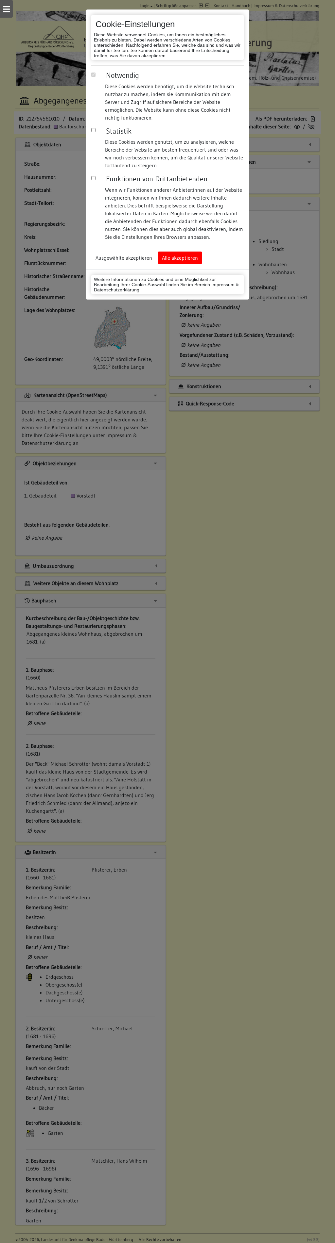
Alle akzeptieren (180, 257)
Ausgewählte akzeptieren (124, 257)
